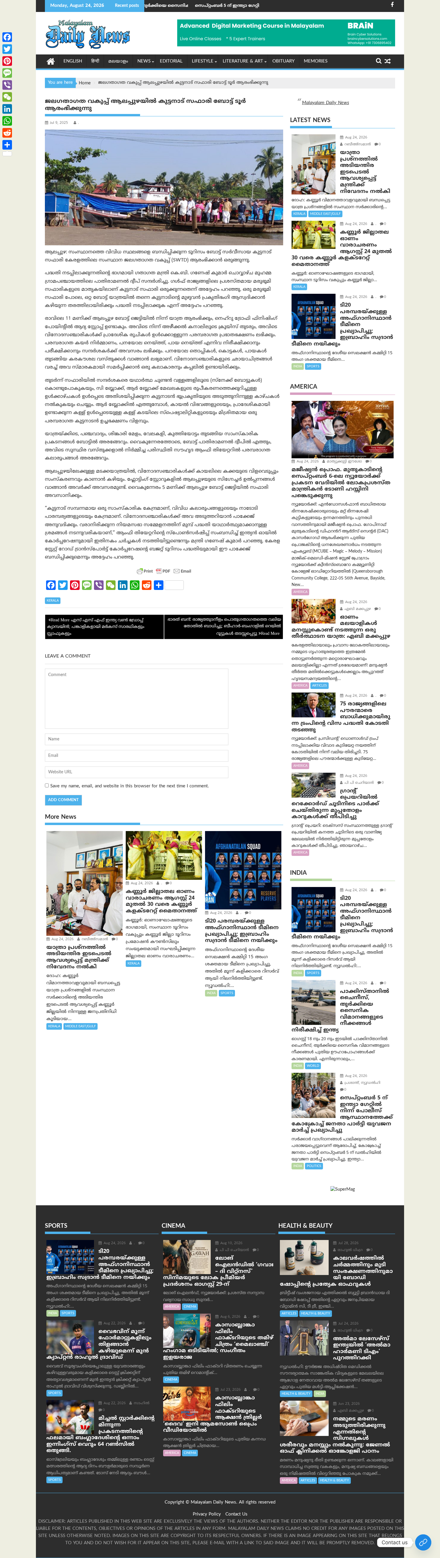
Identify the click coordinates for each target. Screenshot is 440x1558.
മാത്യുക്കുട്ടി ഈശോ (344, 462)
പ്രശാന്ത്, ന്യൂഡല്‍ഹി (361, 1083)
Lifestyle (202, 61)
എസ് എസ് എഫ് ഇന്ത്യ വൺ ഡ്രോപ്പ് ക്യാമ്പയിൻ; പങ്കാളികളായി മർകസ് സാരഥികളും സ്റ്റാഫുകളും (95, 627)
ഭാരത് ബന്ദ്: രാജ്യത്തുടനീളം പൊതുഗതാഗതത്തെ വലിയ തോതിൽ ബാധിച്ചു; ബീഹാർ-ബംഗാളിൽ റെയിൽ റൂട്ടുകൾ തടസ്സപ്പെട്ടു (224, 626)
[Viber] (7, 85)
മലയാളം (118, 61)
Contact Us (236, 1514)
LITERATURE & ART (243, 61)
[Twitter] (7, 49)
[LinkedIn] (7, 109)
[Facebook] (7, 37)
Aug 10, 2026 (230, 1243)
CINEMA (190, 1307)
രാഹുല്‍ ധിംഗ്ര (349, 1250)
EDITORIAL (171, 61)
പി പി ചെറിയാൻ (358, 783)
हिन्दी (95, 61)
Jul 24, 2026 (348, 1324)
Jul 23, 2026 (230, 1390)
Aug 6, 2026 (229, 1317)
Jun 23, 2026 (348, 1404)
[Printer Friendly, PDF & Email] (164, 571)
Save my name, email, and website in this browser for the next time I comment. (129, 786)
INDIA (211, 993)
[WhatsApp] (7, 121)
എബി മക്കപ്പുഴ (357, 609)
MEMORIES (315, 61)
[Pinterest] (7, 61)
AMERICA (300, 592)
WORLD (313, 1066)
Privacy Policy (207, 1514)
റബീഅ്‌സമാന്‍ (94, 939)
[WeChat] (7, 97)
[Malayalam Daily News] (51, 61)
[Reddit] (7, 133)
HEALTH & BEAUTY (315, 1313)
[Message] (7, 73)
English (72, 61)
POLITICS (314, 1166)
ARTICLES (319, 686)
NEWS (144, 61)
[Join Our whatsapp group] (423, 1542)
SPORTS (227, 993)
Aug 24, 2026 (62, 939)
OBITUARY (283, 61)
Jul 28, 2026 (348, 1243)
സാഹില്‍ (141, 1403)
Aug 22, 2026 (114, 1323)
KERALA (53, 601)
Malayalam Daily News (325, 103)
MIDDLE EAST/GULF (80, 1026)
